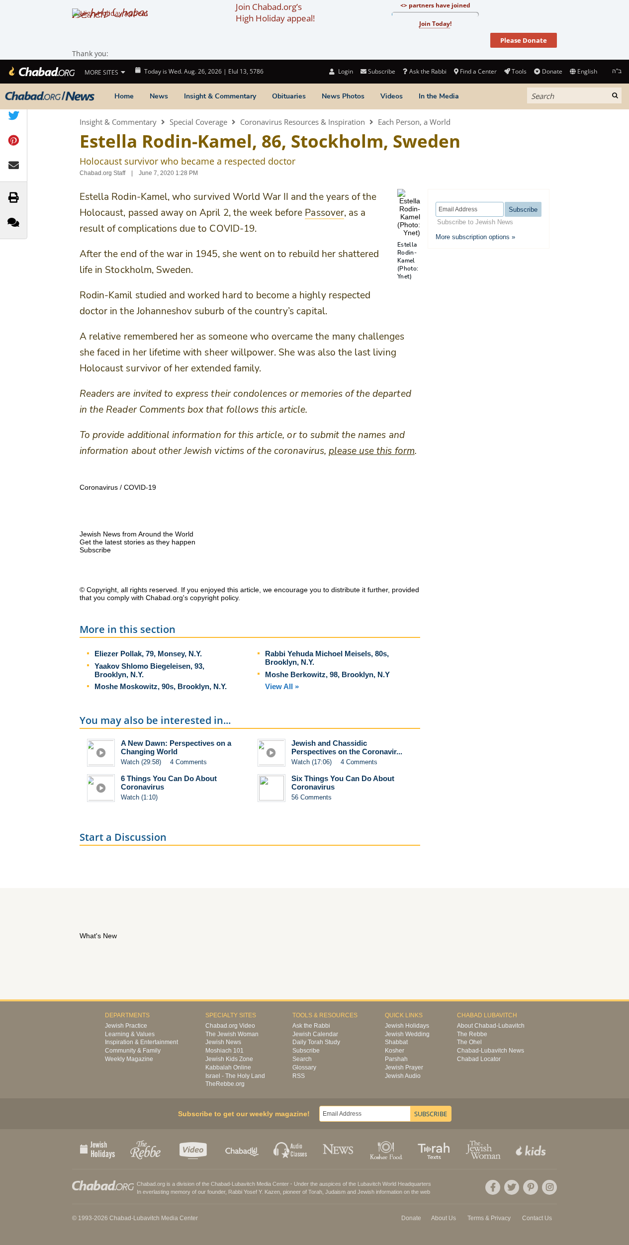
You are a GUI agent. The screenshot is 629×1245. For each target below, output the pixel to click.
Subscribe (306, 1050)
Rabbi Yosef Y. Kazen (254, 1192)
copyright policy (214, 598)
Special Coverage (198, 122)
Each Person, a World (414, 122)
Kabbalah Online (228, 1067)
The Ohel (469, 1042)
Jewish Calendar (315, 1034)
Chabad (220, 1184)
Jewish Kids (532, 1149)
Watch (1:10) (139, 797)
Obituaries (289, 96)
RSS (298, 1075)
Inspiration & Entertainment (141, 1042)
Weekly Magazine (129, 1059)
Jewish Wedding (407, 1034)
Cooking (387, 1149)
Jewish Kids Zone (229, 1059)
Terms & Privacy (489, 1218)
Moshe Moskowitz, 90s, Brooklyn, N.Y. (160, 686)
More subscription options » (475, 237)
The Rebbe (472, 1034)
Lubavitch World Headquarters (394, 1184)
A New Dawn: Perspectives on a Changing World (176, 747)
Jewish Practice (126, 1025)
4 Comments (188, 762)
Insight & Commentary (220, 96)
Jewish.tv (194, 1149)
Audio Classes (290, 1149)
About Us (443, 1218)
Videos (391, 96)
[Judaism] (41, 72)
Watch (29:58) (141, 762)
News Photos (343, 96)
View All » (282, 686)
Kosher (394, 1050)
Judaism (335, 1192)
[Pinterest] (530, 1187)
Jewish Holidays (407, 1025)
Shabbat (396, 1042)
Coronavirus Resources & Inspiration (302, 122)
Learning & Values (130, 1034)
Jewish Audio (403, 1075)
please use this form (372, 451)
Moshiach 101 (224, 1050)
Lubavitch (243, 1184)
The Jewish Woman (232, 1034)
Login (345, 71)
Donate (552, 71)
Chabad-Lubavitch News (490, 1050)
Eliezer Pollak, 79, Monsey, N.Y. (148, 653)
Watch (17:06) (311, 762)
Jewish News (223, 1042)
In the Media (439, 96)
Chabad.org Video (230, 1025)
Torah (315, 1192)
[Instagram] (549, 1187)
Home (124, 96)
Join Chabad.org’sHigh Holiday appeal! (275, 12)
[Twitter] (511, 1187)
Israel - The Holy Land (235, 1075)
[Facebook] (492, 1187)
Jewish (366, 1192)
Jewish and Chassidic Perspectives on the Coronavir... (346, 747)
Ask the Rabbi (427, 71)
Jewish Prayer (404, 1067)
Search (302, 1059)
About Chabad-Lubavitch (491, 1025)
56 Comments (311, 797)
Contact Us (537, 1218)
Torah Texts (435, 1149)
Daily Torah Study (316, 1042)
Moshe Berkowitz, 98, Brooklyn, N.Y (327, 674)
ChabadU (242, 1149)
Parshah (396, 1059)
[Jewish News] (49, 96)
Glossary (304, 1067)
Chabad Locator (479, 1059)
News (159, 96)
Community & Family (133, 1050)
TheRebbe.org (225, 1083)
